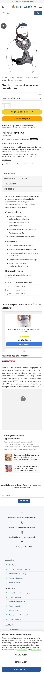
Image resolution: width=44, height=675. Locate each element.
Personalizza (21, 662)
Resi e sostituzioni (15, 606)
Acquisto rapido (22, 118)
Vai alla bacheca (14, 630)
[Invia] (38, 13)
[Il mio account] (3, 6)
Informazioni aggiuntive (15, 178)
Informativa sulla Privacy (17, 574)
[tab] (22, 173)
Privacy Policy (22, 650)
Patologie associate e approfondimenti (19, 164)
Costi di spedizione (15, 597)
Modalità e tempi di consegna (19, 593)
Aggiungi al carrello (20, 112)
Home (4, 77)
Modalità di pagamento (17, 602)
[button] (34, 6)
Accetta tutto (21, 669)
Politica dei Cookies (16, 578)
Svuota (38, 94)
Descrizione (9, 173)
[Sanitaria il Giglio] (21, 6)
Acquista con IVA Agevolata (19, 615)
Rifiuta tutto (21, 655)
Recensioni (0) (10, 184)
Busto (28, 77)
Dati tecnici (9, 189)
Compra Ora (24, 344)
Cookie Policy (36, 650)
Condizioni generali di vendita (19, 569)
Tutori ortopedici (16, 77)
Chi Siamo (12, 565)
